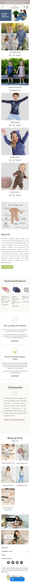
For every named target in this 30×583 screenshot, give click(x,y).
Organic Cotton (15, 192)
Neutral (18, 55)
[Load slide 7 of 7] (21, 19)
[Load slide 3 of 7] (13, 19)
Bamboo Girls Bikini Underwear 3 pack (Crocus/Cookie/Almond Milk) (5, 299)
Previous (2, 411)
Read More (7, 267)
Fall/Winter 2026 (15, 52)
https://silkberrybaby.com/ (14, 568)
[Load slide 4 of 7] (15, 19)
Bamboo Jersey (15, 122)
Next (27, 411)
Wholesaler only (15, 90)
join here (10, 520)
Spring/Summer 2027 (15, 87)
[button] (24, 7)
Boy (10, 55)
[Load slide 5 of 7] (17, 19)
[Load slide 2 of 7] (11, 19)
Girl (14, 55)
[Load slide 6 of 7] (19, 19)
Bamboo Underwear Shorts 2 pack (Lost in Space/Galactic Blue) (16, 300)
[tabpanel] (15, 406)
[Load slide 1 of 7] (8, 19)
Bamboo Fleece (15, 157)
